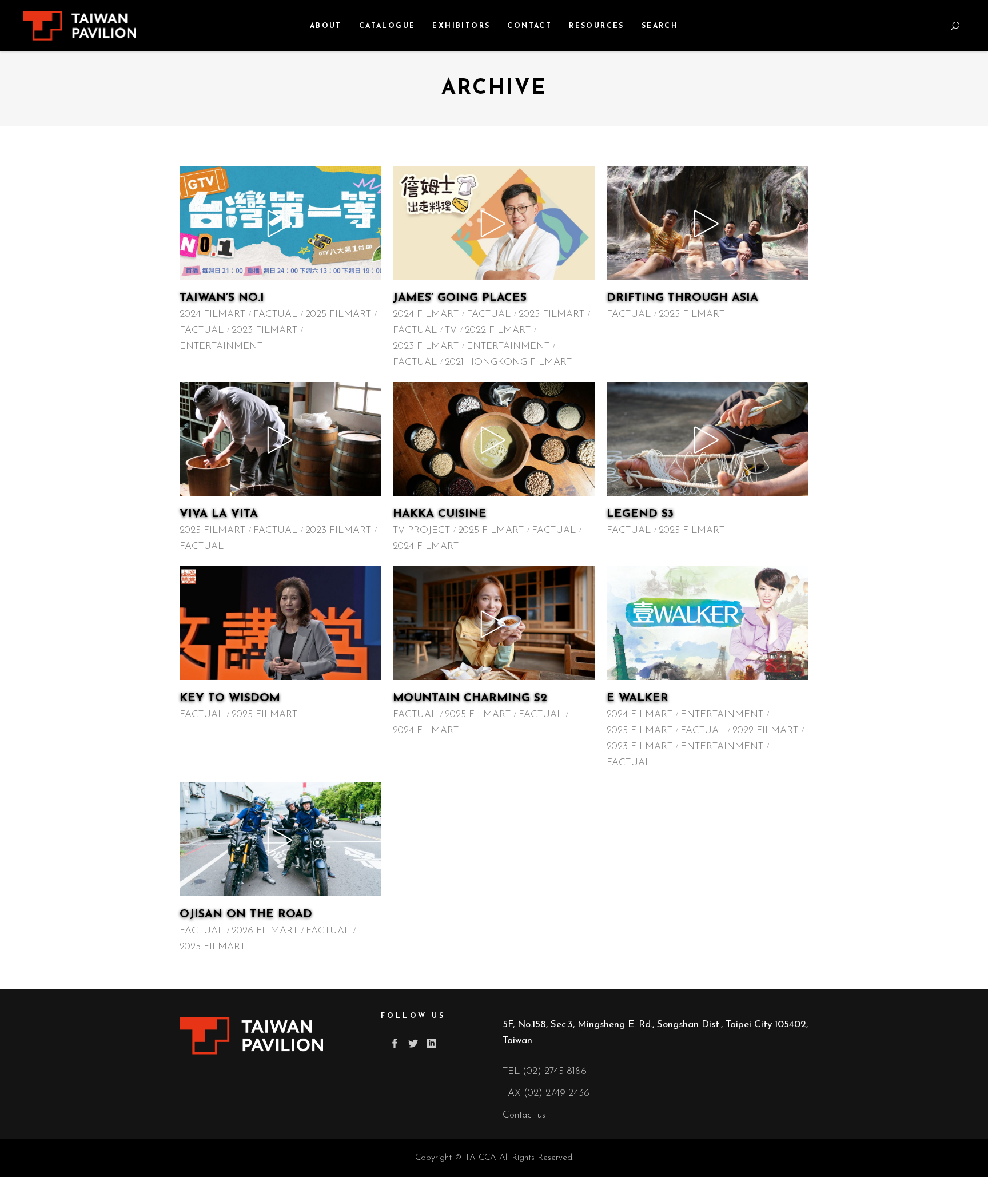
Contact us (524, 1115)
